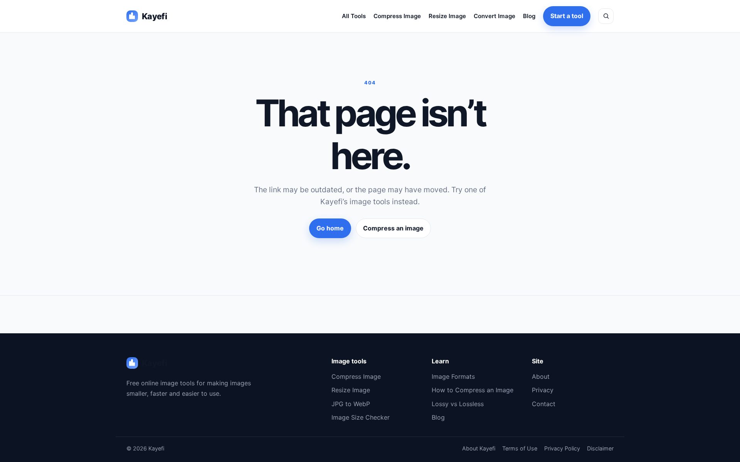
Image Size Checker (360, 417)
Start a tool (566, 16)
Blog (529, 16)
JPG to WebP (350, 404)
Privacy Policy (562, 448)
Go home (330, 228)
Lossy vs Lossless (458, 404)
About (541, 376)
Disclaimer (600, 448)
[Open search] (606, 16)
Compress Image (397, 16)
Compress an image (393, 228)
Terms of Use (519, 448)
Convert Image (494, 16)
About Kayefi (478, 448)
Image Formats (453, 376)
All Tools (354, 16)
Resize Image (447, 16)
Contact (543, 404)
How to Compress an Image (472, 390)
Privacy (542, 390)
